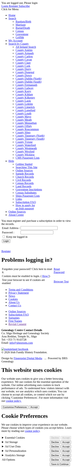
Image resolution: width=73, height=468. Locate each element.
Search (12, 18)
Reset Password (59, 271)
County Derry (23, 69)
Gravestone (22, 34)
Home (12, 15)
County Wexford (25, 151)
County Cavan (24, 59)
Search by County (19, 43)
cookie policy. (13, 400)
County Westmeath (26, 148)
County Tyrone (24, 141)
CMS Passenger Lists (28, 157)
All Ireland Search (26, 46)
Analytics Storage (15, 455)
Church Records (25, 176)
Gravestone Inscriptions (29, 189)
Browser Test (61, 281)
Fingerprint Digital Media (28, 358)
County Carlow (24, 56)
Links (19, 198)
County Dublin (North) (28, 78)
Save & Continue (60, 464)
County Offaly (24, 126)
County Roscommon (27, 129)
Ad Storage (11, 442)
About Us (14, 302)
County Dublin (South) (28, 81)
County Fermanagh (26, 84)
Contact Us (15, 305)
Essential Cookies (15, 437)
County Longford (25, 110)
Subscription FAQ (26, 202)
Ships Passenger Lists (28, 195)
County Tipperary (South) (30, 138)
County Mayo (23, 116)
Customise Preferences (15, 407)
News (12, 295)
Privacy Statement (19, 292)
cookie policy (32, 430)
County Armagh (25, 53)
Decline (55, 437)
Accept (34, 407)
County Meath (24, 119)
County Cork (23, 65)
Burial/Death (23, 27)
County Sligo (23, 132)
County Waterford (26, 145)
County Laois (23, 100)
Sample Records (25, 173)
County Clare (23, 62)
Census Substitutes (26, 192)
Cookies (13, 299)
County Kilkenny (25, 97)
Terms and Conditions (21, 289)
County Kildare (24, 94)
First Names (15, 320)
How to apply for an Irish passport (25, 207)
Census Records (25, 183)
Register (14, 6)
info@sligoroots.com (21, 342)
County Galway (24, 88)
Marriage (21, 24)
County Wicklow (25, 154)
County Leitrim (24, 103)
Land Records (23, 186)
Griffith (20, 37)
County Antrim (24, 50)
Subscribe (24, 6)
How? (45, 276)
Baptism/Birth (23, 21)
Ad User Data (13, 446)
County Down (24, 75)
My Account (16, 40)
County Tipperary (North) (30, 135)
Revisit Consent (17, 324)
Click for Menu (10, 9)
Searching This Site (26, 167)
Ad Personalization (15, 450)
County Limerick (25, 107)
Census (20, 31)
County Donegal (25, 72)
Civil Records (23, 179)
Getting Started (24, 164)
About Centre (16, 214)
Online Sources (24, 170)
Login (5, 6)
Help (11, 160)
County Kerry (23, 91)
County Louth (23, 113)
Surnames (14, 317)
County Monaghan (26, 122)
